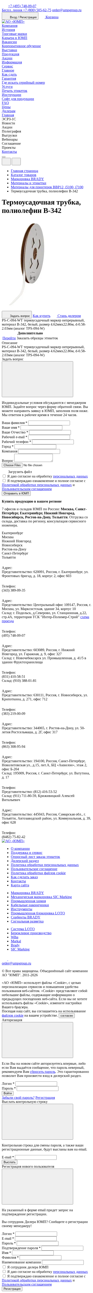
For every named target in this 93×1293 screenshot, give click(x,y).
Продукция (10, 54)
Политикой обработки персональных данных (37, 485)
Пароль (9, 1088)
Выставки (9, 50)
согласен (66, 1015)
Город (8, 446)
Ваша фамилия (14, 423)
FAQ (5, 103)
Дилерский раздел (25, 861)
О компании (20, 848)
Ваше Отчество (15, 432)
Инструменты (21, 909)
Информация (12, 62)
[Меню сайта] (16, 161)
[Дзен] (5, 959)
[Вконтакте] (11, 959)
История (8, 30)
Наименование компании (21, 1262)
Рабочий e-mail (14, 437)
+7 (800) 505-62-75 (26, 10)
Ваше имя (11, 427)
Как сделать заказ (24, 877)
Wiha (14, 937)
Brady (15, 945)
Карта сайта (20, 885)
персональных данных (70, 476)
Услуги (7, 87)
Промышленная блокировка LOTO (38, 913)
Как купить (41, 316)
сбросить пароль (42, 1072)
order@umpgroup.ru (66, 10)
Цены (6, 107)
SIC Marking (20, 949)
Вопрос (7, 461)
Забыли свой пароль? (18, 1098)
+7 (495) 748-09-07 (22, 6)
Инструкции (11, 95)
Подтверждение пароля (21, 1248)
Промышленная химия (28, 901)
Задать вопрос (19, 316)
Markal (16, 941)
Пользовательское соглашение (34, 869)
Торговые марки (14, 34)
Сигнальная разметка (27, 921)
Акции (7, 58)
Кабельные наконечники (30, 905)
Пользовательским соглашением (27, 489)
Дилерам (8, 111)
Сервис (7, 66)
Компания (9, 26)
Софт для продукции (18, 99)
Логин (8, 1084)
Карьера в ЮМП (14, 38)
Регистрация (45, 1098)
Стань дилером (69, 316)
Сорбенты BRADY (25, 917)
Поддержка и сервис (26, 853)
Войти (8, 1093)
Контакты (9, 152)
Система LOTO (23, 929)
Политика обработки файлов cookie (38, 873)
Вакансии (9, 42)
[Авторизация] (6, 161)
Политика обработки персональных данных (45, 865)
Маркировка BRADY (27, 893)
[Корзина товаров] (24, 163)
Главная (8, 115)
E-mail (8, 1157)
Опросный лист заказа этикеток (35, 857)
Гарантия (9, 78)
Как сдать (9, 74)
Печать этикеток (14, 91)
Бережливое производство (31, 933)
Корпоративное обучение (21, 46)
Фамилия (10, 1257)
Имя (6, 1253)
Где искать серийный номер (23, 82)
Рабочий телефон (16, 442)
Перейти (9, 338)
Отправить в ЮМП (16, 493)
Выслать (10, 1162)
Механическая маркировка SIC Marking (41, 897)
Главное (8, 70)
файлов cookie (12, 1015)
